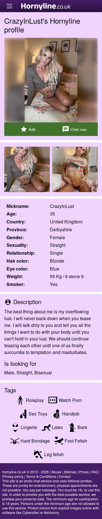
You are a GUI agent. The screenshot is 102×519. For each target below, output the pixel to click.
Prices (84, 471)
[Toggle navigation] (9, 6)
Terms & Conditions (41, 476)
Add (27, 129)
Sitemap (70, 471)
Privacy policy (13, 476)
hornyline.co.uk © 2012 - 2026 (25, 471)
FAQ (94, 471)
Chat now (74, 129)
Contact (65, 476)
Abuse (56, 471)
